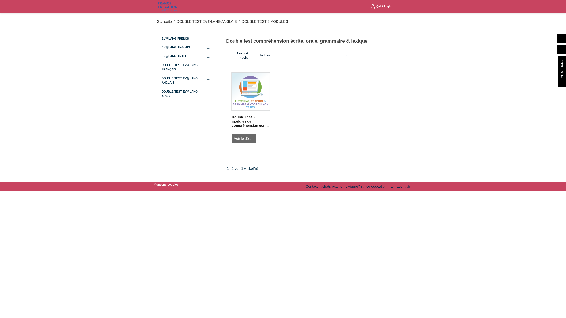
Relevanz (304, 55)
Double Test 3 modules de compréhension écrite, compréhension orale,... (250, 121)
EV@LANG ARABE (174, 56)
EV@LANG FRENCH (175, 38)
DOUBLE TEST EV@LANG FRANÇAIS (180, 67)
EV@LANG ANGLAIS (176, 47)
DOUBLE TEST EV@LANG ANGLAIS (180, 80)
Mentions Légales (166, 184)
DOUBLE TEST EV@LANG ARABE (180, 94)
